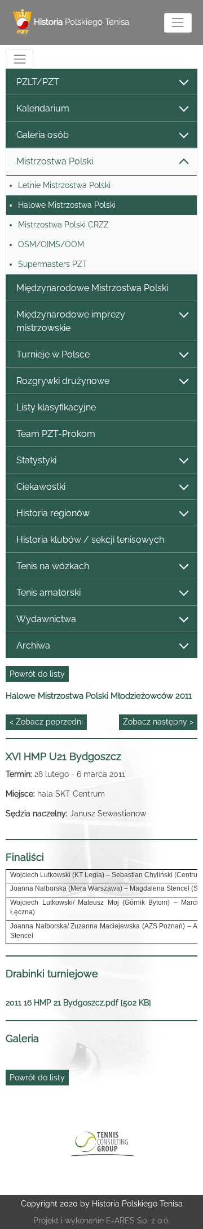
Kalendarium (42, 108)
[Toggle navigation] (178, 23)
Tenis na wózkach (52, 566)
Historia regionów (53, 513)
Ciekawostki (40, 486)
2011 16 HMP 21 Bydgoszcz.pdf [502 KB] (78, 1002)
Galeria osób (42, 134)
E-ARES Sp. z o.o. (138, 1220)
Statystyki (36, 460)
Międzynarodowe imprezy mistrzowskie (70, 321)
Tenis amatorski (48, 592)
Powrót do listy (37, 673)
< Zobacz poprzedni (46, 721)
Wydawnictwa (46, 619)
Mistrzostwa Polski (54, 161)
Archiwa (33, 645)
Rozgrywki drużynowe (62, 381)
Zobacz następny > (158, 721)
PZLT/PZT (37, 82)
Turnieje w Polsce (53, 354)
